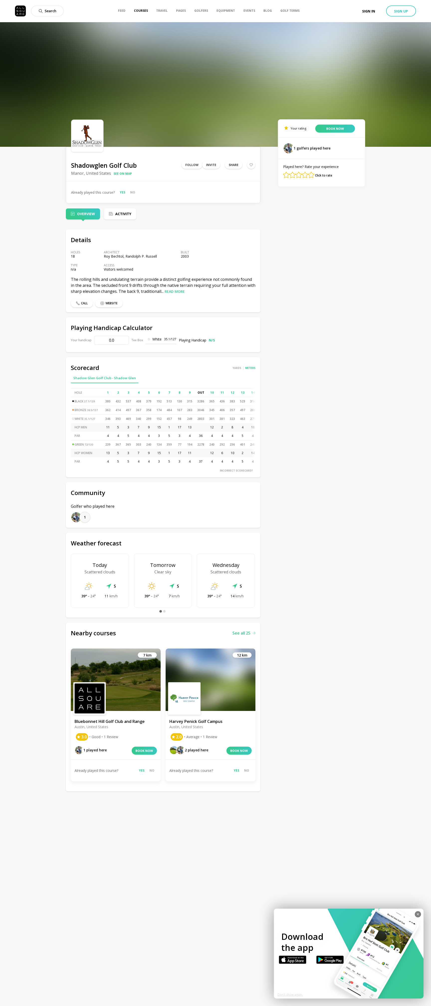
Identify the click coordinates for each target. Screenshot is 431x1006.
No (132, 192)
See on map (122, 173)
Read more (175, 291)
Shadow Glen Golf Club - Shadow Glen (104, 378)
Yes (122, 192)
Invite (211, 165)
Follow (192, 165)
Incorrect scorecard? (236, 470)
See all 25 (241, 633)
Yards (237, 368)
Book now (144, 751)
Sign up (401, 11)
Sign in (368, 11)
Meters (250, 368)
